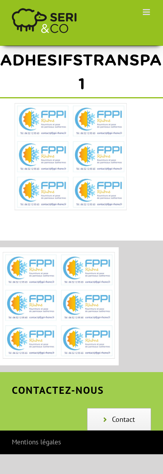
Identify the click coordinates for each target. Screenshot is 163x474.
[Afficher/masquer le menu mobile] (147, 12)
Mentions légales (36, 442)
